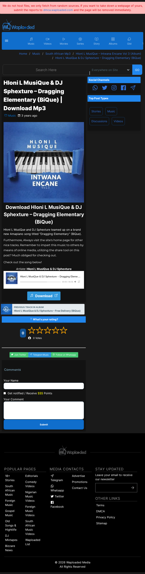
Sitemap (101, 523)
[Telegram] (133, 88)
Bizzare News (10, 548)
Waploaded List (32, 542)
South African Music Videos (30, 527)
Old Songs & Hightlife (10, 525)
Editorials (31, 476)
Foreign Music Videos (30, 511)
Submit (44, 424)
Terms (100, 505)
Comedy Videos (31, 484)
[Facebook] (123, 88)
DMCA (100, 511)
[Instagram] (114, 88)
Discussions (99, 121)
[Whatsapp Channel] (95, 88)
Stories (96, 111)
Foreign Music (10, 503)
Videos (118, 121)
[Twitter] (105, 88)
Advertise (78, 476)
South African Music (10, 490)
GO (137, 70)
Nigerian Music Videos (30, 496)
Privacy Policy (105, 517)
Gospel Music (9, 513)
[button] (7, 41)
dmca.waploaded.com (58, 10)
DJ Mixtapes (11, 538)
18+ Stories (9, 478)
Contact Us (79, 488)
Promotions (79, 482)
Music (11, 115)
